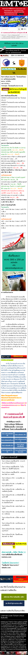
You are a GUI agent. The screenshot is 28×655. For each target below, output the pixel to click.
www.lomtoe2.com (9, 12)
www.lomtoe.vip (8, 10)
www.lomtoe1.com (18, 10)
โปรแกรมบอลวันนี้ (11, 628)
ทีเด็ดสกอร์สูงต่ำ (8, 544)
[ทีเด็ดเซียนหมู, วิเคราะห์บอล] (14, 357)
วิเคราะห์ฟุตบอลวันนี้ (13, 35)
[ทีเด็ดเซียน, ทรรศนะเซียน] (14, 281)
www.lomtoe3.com (9, 13)
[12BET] (13, 653)
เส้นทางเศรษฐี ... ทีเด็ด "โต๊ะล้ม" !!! (14, 552)
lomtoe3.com (4, 621)
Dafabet (5, 89)
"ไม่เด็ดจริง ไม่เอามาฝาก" (10, 563)
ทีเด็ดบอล (23, 634)
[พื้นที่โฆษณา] (14, 261)
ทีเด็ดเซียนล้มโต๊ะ (9, 69)
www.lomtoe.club (20, 8)
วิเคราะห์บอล (18, 621)
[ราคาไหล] (14, 241)
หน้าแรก (4, 35)
